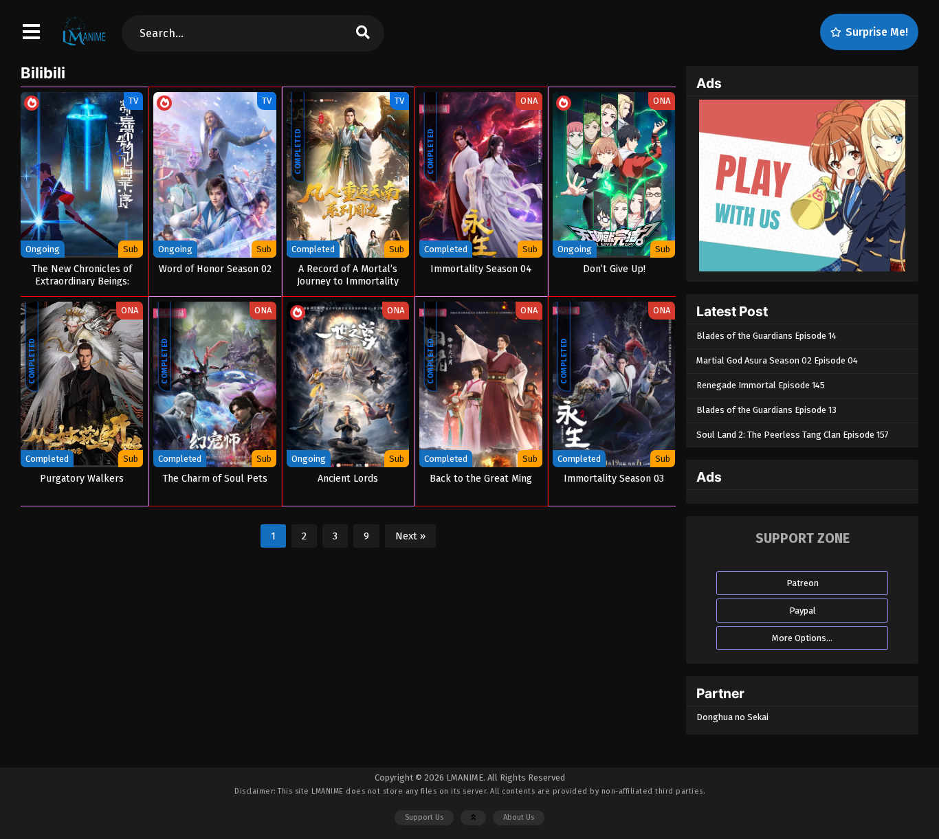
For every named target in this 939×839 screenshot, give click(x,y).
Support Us (424, 817)
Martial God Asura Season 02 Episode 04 (777, 360)
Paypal (802, 610)
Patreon (802, 583)
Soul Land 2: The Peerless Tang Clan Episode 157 (792, 434)
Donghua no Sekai (732, 717)
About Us (518, 817)
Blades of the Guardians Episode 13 (766, 410)
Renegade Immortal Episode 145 (760, 385)
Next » (410, 536)
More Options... (802, 638)
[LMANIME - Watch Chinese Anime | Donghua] (84, 44)
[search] (363, 33)
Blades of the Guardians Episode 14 (766, 336)
